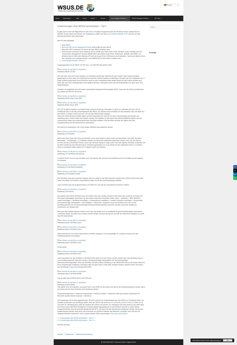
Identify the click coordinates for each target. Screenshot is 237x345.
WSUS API (92, 32)
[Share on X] (235, 170)
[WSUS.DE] (75, 8)
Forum (84, 18)
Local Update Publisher (118, 18)
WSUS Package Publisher (140, 18)
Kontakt (60, 334)
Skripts (103, 18)
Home (57, 18)
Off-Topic (157, 18)
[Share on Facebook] (235, 167)
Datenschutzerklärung (84, 334)
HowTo (92, 18)
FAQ (77, 18)
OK (227, 340)
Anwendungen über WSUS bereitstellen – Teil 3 (76, 320)
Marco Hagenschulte (129, 342)
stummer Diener (126, 302)
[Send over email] (235, 178)
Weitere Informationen (215, 340)
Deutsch (169, 5)
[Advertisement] (164, 68)
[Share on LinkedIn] (235, 174)
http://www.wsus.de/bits (118, 313)
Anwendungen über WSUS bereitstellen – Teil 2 (76, 318)
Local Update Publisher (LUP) (117, 34)
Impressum (69, 334)
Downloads (66, 18)
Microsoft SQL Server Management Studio (76, 47)
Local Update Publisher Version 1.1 (74, 60)
